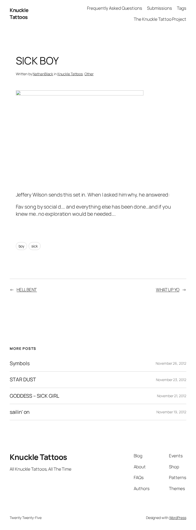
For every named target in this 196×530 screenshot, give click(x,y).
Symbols (19, 363)
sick (34, 246)
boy (21, 246)
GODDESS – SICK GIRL (34, 396)
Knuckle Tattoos (19, 14)
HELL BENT (27, 290)
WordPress (177, 517)
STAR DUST (23, 379)
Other (89, 73)
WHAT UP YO (167, 290)
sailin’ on (20, 412)
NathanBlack (43, 73)
